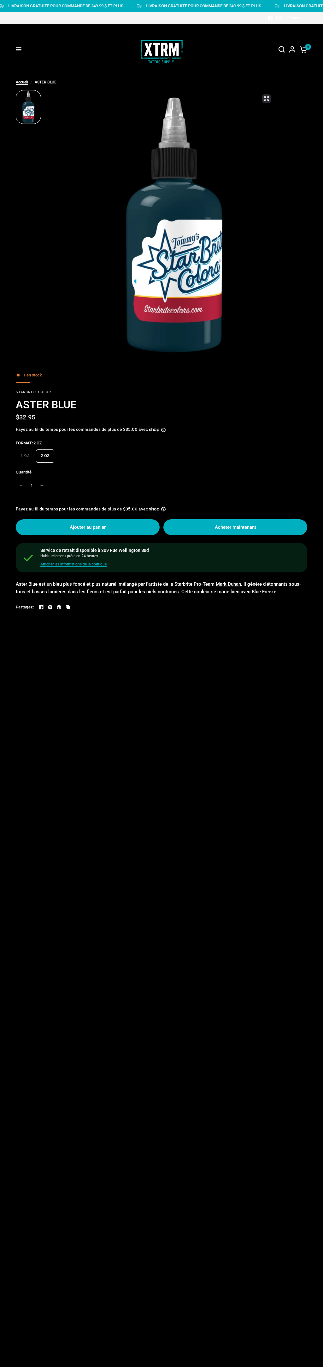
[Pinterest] (59, 607)
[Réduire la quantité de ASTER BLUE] (21, 485)
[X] (50, 607)
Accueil (22, 82)
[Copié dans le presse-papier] (68, 607)
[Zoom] (266, 98)
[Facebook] (270, 18)
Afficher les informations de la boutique (73, 564)
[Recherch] (281, 49)
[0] (302, 49)
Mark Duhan (228, 584)
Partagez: (25, 607)
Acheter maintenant (235, 527)
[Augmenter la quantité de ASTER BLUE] (42, 485)
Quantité (24, 472)
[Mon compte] (292, 49)
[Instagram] (278, 18)
